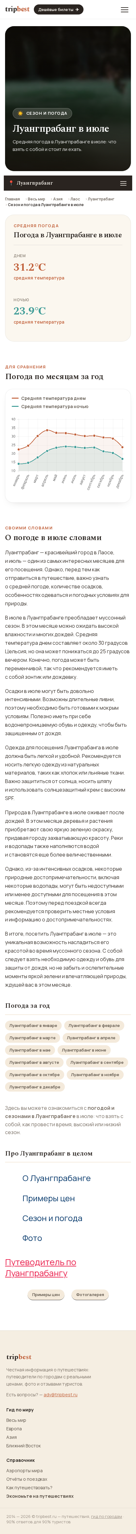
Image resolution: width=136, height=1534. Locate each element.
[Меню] (124, 9)
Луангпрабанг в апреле (91, 1038)
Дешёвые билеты (58, 9)
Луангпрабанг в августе (34, 1062)
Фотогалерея (90, 1294)
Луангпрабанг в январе (33, 1025)
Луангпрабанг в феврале (94, 1025)
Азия (58, 199)
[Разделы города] (123, 183)
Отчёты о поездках (26, 1479)
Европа (14, 1429)
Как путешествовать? (29, 1488)
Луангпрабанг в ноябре (95, 1074)
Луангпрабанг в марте (32, 1038)
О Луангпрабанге (56, 1178)
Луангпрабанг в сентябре (97, 1062)
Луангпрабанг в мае (30, 1050)
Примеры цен (48, 1198)
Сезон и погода (52, 1218)
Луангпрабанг (101, 199)
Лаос (75, 199)
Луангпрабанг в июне (84, 1050)
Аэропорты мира (24, 1470)
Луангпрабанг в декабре (34, 1087)
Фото (32, 1237)
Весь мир (36, 199)
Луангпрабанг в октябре (34, 1074)
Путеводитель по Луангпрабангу (40, 1267)
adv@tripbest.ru (60, 1395)
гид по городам (106, 1516)
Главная (12, 199)
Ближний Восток (23, 1446)
